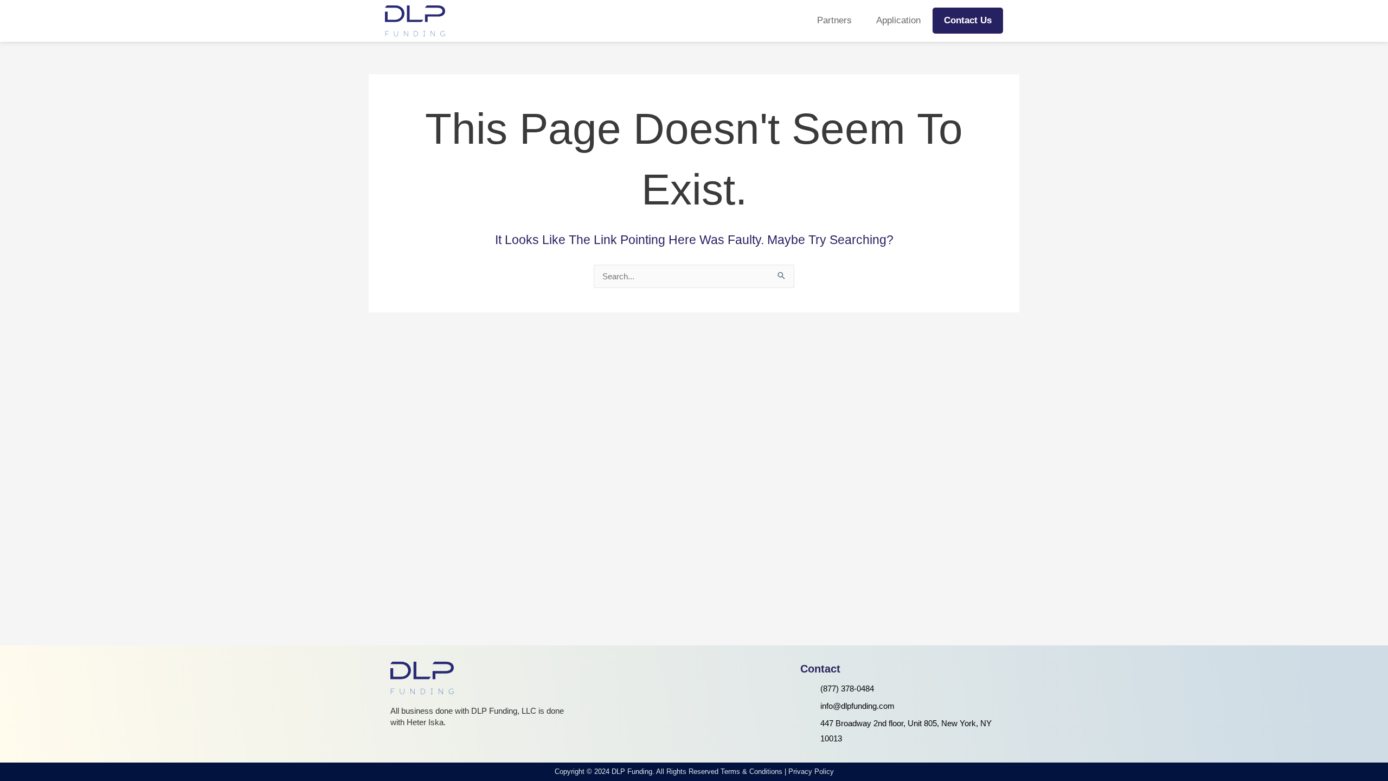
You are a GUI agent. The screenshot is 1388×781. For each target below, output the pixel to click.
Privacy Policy (811, 771)
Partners (834, 20)
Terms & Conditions (751, 771)
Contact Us (968, 20)
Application (898, 20)
